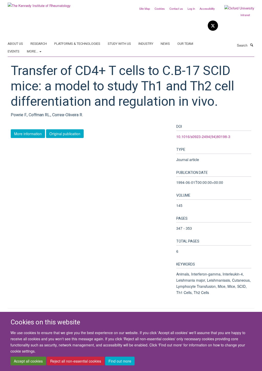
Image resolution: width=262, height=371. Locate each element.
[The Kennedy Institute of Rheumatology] (39, 3)
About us (15, 43)
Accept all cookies (28, 361)
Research (38, 43)
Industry (145, 43)
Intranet (245, 15)
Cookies (160, 8)
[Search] (251, 45)
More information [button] (28, 133)
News (165, 43)
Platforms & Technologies (77, 43)
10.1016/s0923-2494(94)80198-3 (203, 136)
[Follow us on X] (213, 25)
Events (13, 51)
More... (33, 51)
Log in (191, 8)
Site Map (144, 8)
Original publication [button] (64, 133)
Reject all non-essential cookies (75, 361)
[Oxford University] (235, 8)
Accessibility (207, 8)
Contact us (176, 8)
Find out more (119, 361)
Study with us (119, 43)
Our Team (185, 43)
